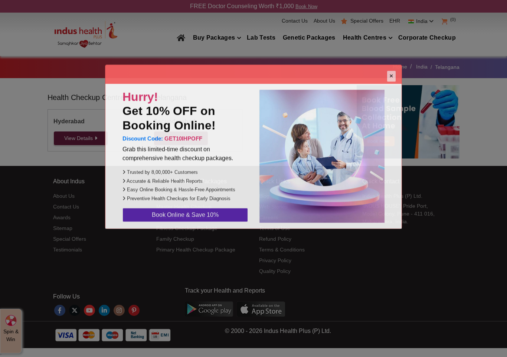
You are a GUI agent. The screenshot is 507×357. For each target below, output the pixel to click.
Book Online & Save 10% (185, 246)
